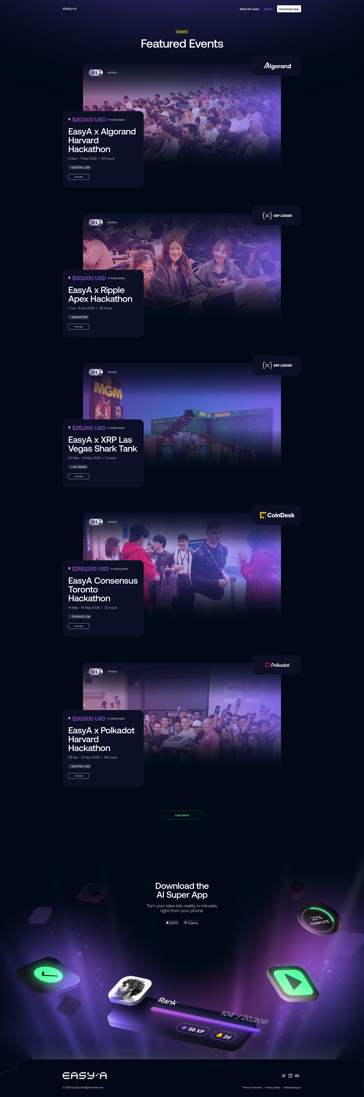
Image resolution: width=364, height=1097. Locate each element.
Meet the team (249, 8)
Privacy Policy (273, 1087)
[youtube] (297, 1075)
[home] (69, 9)
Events (268, 8)
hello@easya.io (292, 1087)
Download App (289, 9)
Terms (252, 1087)
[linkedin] (290, 1075)
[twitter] (284, 1075)
